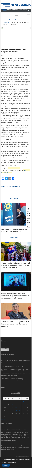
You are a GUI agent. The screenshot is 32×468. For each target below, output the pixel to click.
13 (16, 407)
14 (19, 407)
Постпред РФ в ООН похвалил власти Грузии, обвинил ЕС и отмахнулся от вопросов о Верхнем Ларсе (15, 370)
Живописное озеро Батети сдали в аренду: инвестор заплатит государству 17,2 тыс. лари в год (15, 365)
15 (23, 407)
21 (19, 410)
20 (16, 410)
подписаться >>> (14, 168)
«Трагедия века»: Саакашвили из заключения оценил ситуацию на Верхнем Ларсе (15, 374)
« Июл (3, 419)
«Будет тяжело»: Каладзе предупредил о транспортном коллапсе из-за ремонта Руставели (14, 379)
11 (8, 407)
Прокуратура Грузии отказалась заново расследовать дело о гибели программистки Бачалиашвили (15, 361)
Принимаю (5, 465)
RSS (2, 383)
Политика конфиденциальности (22, 456)
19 (12, 410)
